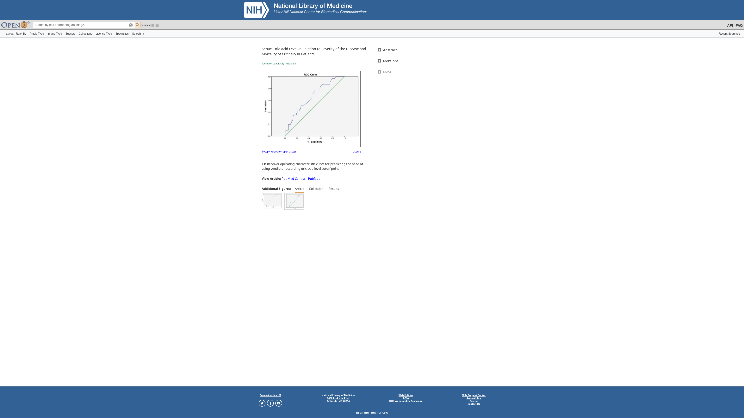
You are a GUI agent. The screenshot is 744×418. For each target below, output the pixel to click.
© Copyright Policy (272, 151)
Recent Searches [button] (729, 33)
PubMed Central (294, 178)
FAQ (739, 25)
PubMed (314, 178)
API (730, 25)
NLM (359, 412)
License (357, 151)
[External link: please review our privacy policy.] (262, 403)
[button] (21, 34)
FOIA (406, 398)
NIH (366, 412)
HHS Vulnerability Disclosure (406, 401)
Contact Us (474, 404)
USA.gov (383, 412)
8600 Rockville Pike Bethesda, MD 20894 (338, 400)
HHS (373, 412)
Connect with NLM (270, 395)
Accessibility (474, 398)
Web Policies (406, 395)
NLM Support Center (474, 395)
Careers (473, 401)
